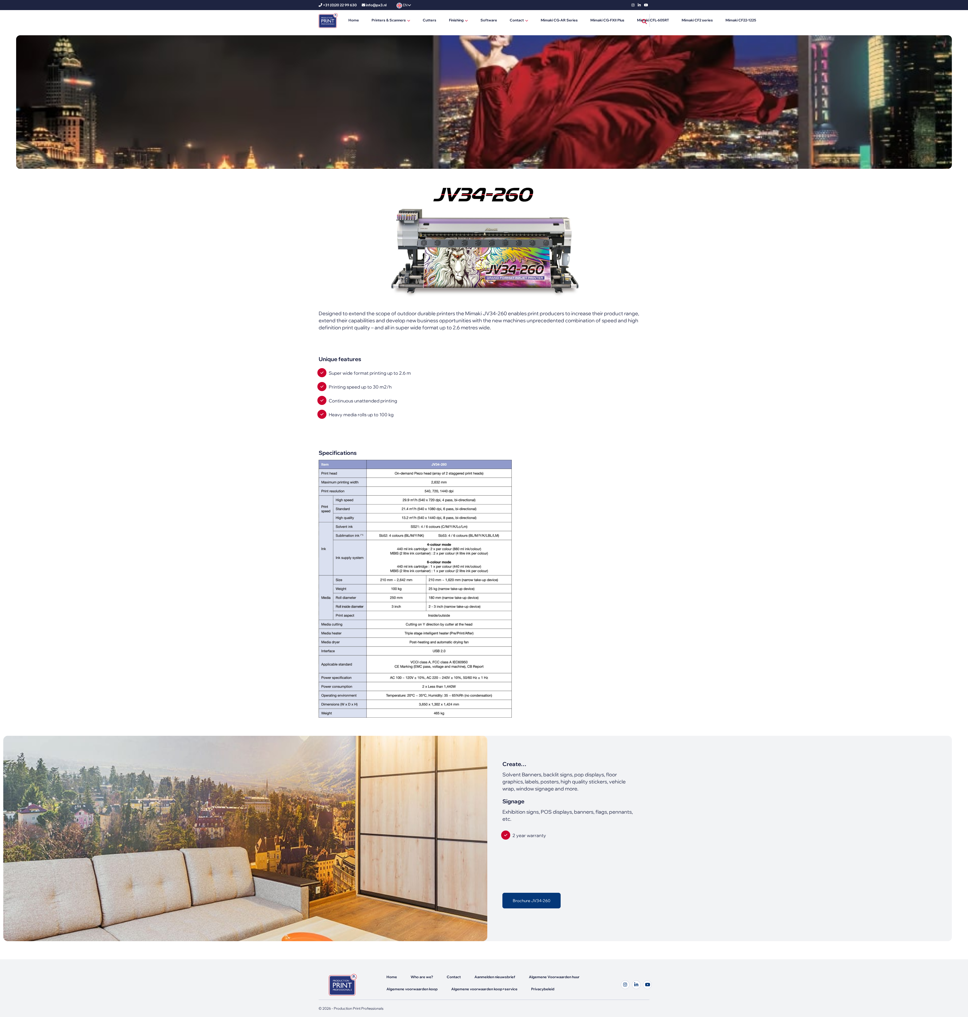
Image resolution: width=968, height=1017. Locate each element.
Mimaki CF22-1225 (740, 20)
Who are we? (422, 977)
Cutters (429, 20)
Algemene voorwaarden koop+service (484, 989)
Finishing (456, 20)
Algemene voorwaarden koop (412, 989)
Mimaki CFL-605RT (653, 20)
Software (488, 20)
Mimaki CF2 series (697, 20)
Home (353, 20)
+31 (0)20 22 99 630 (340, 5)
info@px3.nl (376, 5)
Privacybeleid (542, 989)
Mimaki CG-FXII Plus (607, 20)
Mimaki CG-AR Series (559, 20)
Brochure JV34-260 (531, 900)
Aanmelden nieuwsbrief (494, 977)
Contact (517, 20)
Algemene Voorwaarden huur (554, 977)
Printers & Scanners (389, 20)
